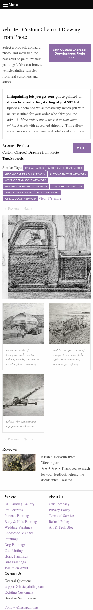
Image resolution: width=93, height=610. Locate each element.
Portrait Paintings (17, 515)
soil (67, 355)
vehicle (20, 359)
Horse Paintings (16, 556)
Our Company (59, 503)
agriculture (59, 359)
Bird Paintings (15, 561)
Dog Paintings (15, 544)
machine (58, 364)
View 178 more (49, 198)
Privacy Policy (59, 509)
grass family (71, 364)
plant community (26, 364)
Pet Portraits (14, 509)
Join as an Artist (16, 567)
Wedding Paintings (18, 527)
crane (30, 426)
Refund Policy (59, 521)
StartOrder (69, 53)
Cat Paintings (14, 550)
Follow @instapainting (21, 607)
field (80, 355)
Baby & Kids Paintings (21, 521)
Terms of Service (61, 515)
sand (73, 355)
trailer (22, 355)
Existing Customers (19, 592)
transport (11, 350)
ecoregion (73, 359)
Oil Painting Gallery (19, 503)
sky (18, 422)
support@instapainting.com (25, 586)
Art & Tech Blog (61, 527)
